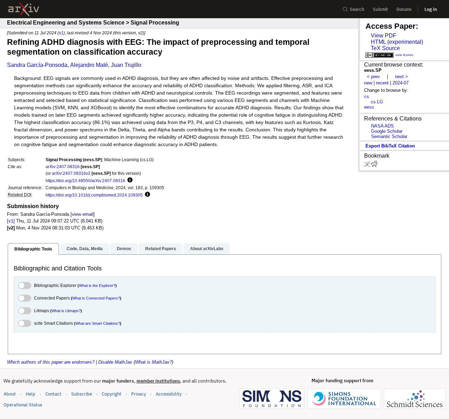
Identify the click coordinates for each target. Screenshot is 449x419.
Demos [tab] (124, 248)
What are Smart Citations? (97, 323)
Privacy (138, 394)
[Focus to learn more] (129, 180)
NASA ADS (382, 126)
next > (401, 76)
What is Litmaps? (66, 311)
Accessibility (168, 394)
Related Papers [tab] (160, 248)
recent (382, 82)
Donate (403, 9)
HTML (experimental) (397, 42)
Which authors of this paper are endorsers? (50, 362)
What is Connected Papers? (96, 298)
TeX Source (385, 48)
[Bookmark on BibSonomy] (367, 165)
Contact (53, 394)
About (10, 394)
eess (369, 107)
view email (82, 214)
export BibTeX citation (390, 146)
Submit (380, 9)
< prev (373, 76)
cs (366, 96)
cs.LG (377, 101)
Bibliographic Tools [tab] (33, 249)
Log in (430, 9)
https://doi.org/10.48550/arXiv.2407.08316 (85, 180)
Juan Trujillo (126, 65)
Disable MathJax (115, 362)
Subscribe (81, 394)
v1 (61, 32)
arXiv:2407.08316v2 (71, 173)
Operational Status (23, 404)
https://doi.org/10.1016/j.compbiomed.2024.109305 (94, 195)
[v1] (11, 221)
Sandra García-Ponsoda (37, 65)
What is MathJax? (153, 362)
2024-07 (401, 82)
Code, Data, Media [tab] (85, 248)
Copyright (111, 394)
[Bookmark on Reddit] (374, 165)
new (368, 82)
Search (357, 9)
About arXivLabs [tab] (206, 248)
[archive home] (23, 9)
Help (30, 394)
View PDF (383, 36)
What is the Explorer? (97, 285)
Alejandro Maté (89, 65)
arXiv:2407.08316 (63, 166)
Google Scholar (386, 131)
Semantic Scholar (389, 136)
